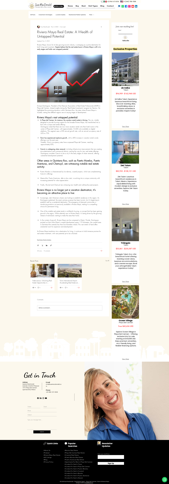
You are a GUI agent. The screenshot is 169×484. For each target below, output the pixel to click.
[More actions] (101, 27)
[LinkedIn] (136, 6)
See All (107, 260)
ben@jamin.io (89, 482)
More (90, 14)
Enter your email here (104, 454)
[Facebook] (126, 6)
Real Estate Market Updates (77, 14)
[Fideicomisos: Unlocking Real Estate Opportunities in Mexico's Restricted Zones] (42, 270)
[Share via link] (51, 245)
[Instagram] (129, 6)
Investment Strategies (45, 14)
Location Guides (60, 14)
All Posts (32, 14)
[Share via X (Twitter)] (42, 245)
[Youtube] (133, 6)
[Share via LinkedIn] (46, 245)
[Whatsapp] (122, 6)
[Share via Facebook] (38, 245)
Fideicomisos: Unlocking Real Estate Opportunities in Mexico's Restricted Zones (42, 282)
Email (119, 30)
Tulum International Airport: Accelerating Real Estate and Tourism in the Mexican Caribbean (69, 282)
